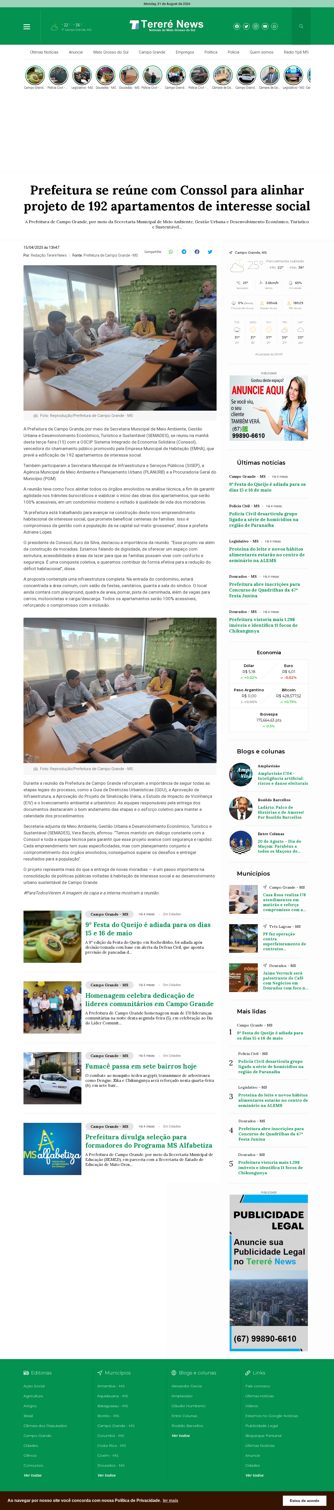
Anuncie (76, 52)
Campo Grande (152, 52)
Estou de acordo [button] (304, 1501)
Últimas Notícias (44, 52)
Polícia (233, 52)
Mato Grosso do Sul (110, 52)
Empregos (185, 52)
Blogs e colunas (261, 751)
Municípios (253, 873)
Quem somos (261, 52)
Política (211, 52)
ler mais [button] (170, 1500)
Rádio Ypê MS (296, 52)
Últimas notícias (261, 462)
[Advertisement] (167, 129)
